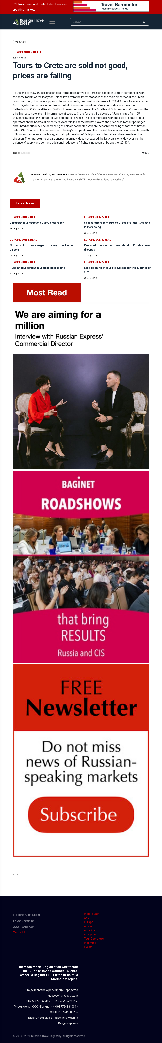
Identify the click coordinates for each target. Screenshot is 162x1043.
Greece (25, 152)
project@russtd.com (26, 914)
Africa (88, 926)
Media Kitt (19, 932)
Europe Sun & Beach (27, 52)
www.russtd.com (24, 927)
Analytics (90, 934)
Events (88, 947)
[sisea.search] (144, 22)
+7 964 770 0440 (23, 920)
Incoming (90, 942)
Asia (87, 917)
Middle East (91, 913)
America (89, 930)
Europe (88, 922)
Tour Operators (94, 938)
